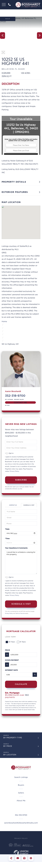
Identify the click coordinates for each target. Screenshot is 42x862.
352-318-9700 (9, 5)
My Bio (7, 405)
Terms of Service (20, 613)
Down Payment (12, 660)
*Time (7, 539)
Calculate (21, 684)
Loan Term (10, 637)
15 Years (23, 642)
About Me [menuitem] (21, 801)
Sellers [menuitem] (21, 793)
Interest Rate (11, 670)
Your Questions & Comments (16, 548)
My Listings (9, 399)
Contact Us (13, 505)
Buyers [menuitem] (21, 785)
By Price (7, 746)
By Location (9, 755)
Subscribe (21, 480)
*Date (7, 529)
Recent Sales (19, 399)
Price (7, 650)
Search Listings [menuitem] (21, 777)
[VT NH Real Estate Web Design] (21, 853)
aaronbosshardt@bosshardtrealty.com (21, 823)
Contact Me (20, 402)
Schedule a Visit (28, 505)
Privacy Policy (14, 471)
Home (4, 321)
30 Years (11, 642)
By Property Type (12, 738)
